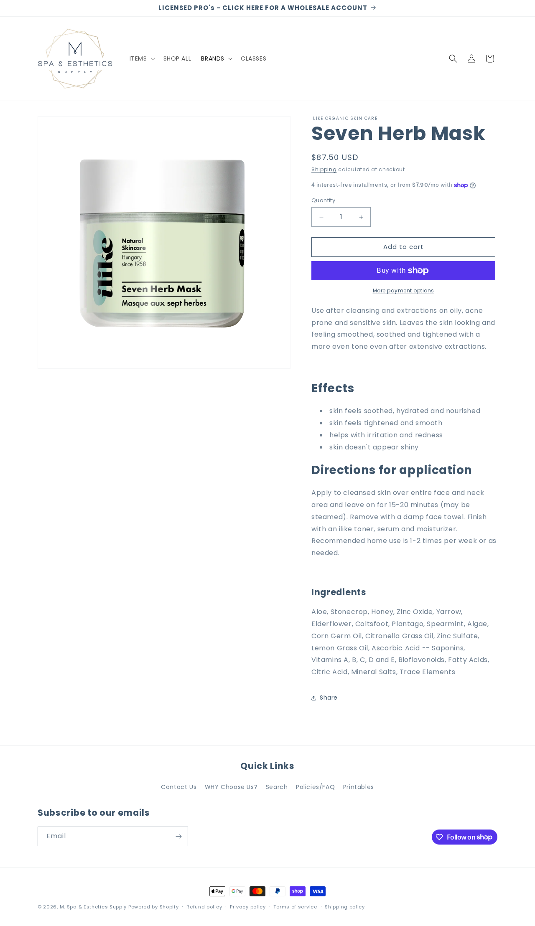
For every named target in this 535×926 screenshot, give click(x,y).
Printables (358, 787)
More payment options (403, 290)
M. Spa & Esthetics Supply (93, 906)
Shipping (324, 169)
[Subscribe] (178, 836)
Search (277, 787)
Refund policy (204, 906)
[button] (141, 58)
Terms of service (295, 906)
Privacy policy (248, 906)
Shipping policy (345, 906)
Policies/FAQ (315, 787)
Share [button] (329, 698)
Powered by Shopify (153, 906)
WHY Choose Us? (231, 787)
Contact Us (178, 787)
